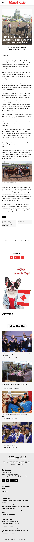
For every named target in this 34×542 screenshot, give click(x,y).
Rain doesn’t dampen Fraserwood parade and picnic (16, 415)
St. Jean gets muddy (23, 223)
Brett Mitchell (7, 447)
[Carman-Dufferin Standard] (17, 234)
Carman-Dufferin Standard (17, 34)
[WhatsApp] (22, 257)
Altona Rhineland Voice (8, 523)
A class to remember (8, 445)
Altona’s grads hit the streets (10, 521)
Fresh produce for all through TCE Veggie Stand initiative (7, 224)
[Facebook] (11, 257)
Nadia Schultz (7, 357)
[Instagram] (7, 480)
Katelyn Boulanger (8, 388)
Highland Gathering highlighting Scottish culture (16, 506)
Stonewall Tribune (7, 504)
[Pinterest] (18, 257)
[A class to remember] (17, 432)
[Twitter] (15, 257)
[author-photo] (3, 358)
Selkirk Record (5, 508)
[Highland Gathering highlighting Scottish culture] (17, 371)
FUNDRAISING (9, 217)
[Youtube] (16, 480)
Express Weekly (6, 514)
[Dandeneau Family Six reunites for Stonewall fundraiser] (17, 341)
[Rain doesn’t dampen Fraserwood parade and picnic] (17, 402)
